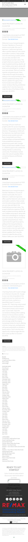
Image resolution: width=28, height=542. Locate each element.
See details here (13, 39)
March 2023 (5, 419)
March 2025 (5, 390)
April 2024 (4, 405)
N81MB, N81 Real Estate (20, 349)
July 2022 (4, 429)
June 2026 (4, 373)
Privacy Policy (23, 518)
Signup (4, 1)
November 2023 (6, 409)
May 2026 (4, 374)
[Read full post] (14, 21)
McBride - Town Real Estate (9, 445)
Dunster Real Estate (10, 29)
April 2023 (4, 417)
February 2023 (6, 421)
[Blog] (21, 499)
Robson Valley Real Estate (15, 350)
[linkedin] (17, 499)
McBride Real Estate (13, 349)
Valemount (20, 350)
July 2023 (4, 413)
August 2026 (5, 369)
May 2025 (4, 387)
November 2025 (6, 381)
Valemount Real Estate (7, 461)
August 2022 (5, 427)
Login (8, 1)
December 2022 (6, 422)
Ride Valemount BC (7, 454)
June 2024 (4, 401)
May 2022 (4, 432)
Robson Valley (9, 350)
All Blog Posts (5, 358)
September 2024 (6, 397)
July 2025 (4, 385)
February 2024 (6, 408)
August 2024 (5, 398)
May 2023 (4, 416)
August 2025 (5, 384)
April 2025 (4, 389)
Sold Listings (5, 363)
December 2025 (6, 379)
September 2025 (6, 382)
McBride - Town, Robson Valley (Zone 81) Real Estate (12, 348)
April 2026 (4, 376)
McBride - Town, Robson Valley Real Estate (12, 449)
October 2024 (5, 395)
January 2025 (5, 393)
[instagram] (14, 499)
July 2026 (4, 371)
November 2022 (6, 424)
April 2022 (4, 434)
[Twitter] (10, 499)
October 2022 (5, 426)
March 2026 (5, 377)
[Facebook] (7, 499)
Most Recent (5, 368)
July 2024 (4, 400)
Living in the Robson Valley (8, 360)
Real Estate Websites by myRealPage (14, 520)
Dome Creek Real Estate (20, 346)
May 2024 (4, 403)
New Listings (5, 361)
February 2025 (6, 392)
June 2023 (4, 414)
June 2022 (4, 430)
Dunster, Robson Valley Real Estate (14, 347)
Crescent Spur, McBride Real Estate (11, 346)
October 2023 (5, 411)
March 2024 (5, 406)
